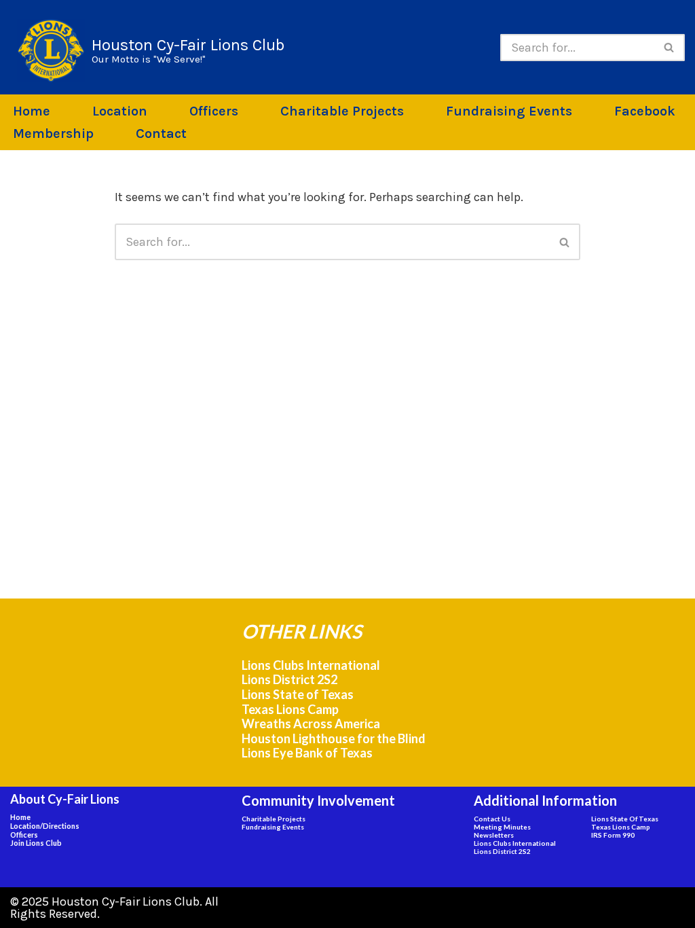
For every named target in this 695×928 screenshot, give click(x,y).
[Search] (669, 47)
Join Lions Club (36, 842)
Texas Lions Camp (290, 709)
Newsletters (494, 835)
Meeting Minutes (502, 827)
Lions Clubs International (311, 665)
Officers (213, 111)
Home (31, 111)
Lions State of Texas (298, 694)
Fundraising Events (509, 111)
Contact (161, 133)
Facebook (644, 111)
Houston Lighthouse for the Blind (334, 738)
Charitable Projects (342, 111)
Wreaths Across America (311, 723)
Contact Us (492, 819)
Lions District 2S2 (289, 679)
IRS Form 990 (613, 835)
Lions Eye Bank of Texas (307, 752)
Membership (53, 133)
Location (119, 111)
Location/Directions (44, 825)
